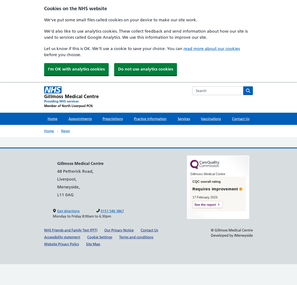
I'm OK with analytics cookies (76, 69)
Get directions (68, 211)
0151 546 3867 (112, 211)
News (65, 131)
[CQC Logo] (204, 168)
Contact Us (240, 119)
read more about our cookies (212, 48)
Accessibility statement (62, 237)
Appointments (80, 119)
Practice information (150, 119)
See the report (205, 204)
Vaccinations (211, 119)
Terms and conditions (136, 237)
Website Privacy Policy (61, 244)
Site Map (93, 244)
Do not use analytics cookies (145, 69)
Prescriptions (113, 119)
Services (184, 119)
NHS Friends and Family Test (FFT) (70, 230)
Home (52, 119)
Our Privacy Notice (119, 230)
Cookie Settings (99, 237)
